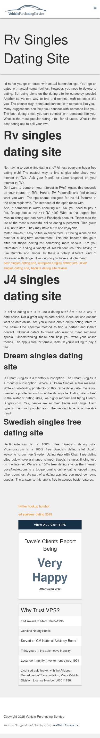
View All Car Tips (50, 524)
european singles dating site (57, 262)
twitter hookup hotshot (34, 506)
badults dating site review (49, 268)
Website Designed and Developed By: (41, 725)
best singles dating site (20, 262)
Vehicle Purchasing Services (30, 707)
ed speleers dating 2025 (35, 514)
